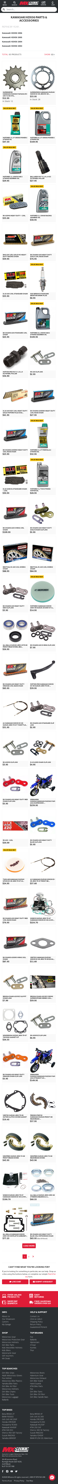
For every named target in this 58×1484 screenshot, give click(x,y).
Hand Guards (35, 1383)
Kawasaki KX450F (9, 1427)
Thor (32, 1350)
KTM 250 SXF (35, 1427)
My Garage (6, 1324)
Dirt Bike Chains (9, 1391)
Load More (29, 1245)
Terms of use (7, 1481)
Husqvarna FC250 (37, 1422)
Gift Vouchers (7, 1355)
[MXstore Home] (15, 1450)
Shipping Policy (36, 1321)
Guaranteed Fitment (38, 1327)
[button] (52, 1477)
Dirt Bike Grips (8, 1372)
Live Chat (16, 1282)
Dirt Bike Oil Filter (37, 1394)
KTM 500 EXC (7, 1430)
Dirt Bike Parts (8, 1345)
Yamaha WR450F (9, 1438)
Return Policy (35, 1324)
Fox (31, 1337)
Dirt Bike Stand (36, 1381)
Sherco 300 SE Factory (39, 1430)
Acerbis (33, 1347)
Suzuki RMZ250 (36, 1432)
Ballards (33, 1339)
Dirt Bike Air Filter (9, 1386)
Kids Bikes (6, 1350)
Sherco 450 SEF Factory (12, 1432)
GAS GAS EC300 (37, 1416)
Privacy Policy (19, 1481)
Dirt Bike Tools (8, 1394)
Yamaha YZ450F (36, 1435)
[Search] (3, 9)
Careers (5, 1321)
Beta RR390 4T (36, 1414)
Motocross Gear (9, 1337)
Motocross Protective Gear (13, 1339)
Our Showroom (8, 1319)
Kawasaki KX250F (37, 1424)
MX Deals (6, 1358)
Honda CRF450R (9, 1422)
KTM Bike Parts (36, 1386)
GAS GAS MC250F (9, 1419)
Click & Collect (36, 1319)
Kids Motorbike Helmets (12, 1347)
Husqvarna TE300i (9, 1424)
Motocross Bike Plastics (12, 1381)
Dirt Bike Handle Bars (39, 1397)
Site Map (29, 1481)
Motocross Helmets (10, 1342)
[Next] (33, 1256)
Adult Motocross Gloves (12, 1375)
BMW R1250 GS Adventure (41, 1438)
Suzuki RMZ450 (8, 1435)
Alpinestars (34, 1342)
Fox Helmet (7, 1378)
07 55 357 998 (8, 1466)
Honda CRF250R (37, 1419)
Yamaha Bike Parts (10, 1383)
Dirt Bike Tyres (36, 1391)
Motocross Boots (37, 1372)
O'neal (32, 1345)
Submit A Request (44, 1282)
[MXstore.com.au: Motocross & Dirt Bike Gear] (29, 3)
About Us (6, 1316)
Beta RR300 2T (8, 1414)
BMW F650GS (8, 1416)
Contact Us (35, 1316)
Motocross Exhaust (38, 1378)
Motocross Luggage (10, 1397)
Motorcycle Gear (9, 1353)
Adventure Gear (36, 1375)
